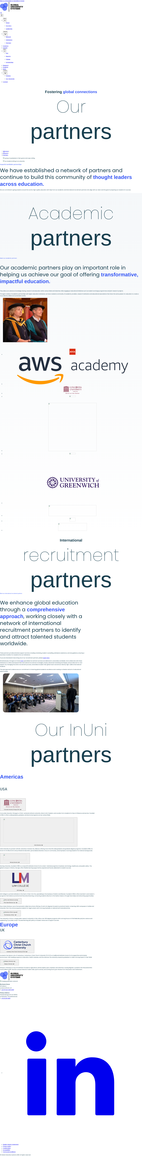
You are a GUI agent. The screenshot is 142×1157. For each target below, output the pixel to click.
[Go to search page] (1, 13)
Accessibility (6, 1150)
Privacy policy (7, 1146)
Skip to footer (20, 1)
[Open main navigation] (1, 15)
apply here (46, 658)
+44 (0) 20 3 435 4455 (7, 990)
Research (6, 65)
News (4, 69)
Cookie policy (7, 1148)
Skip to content (4, 1)
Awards (5, 48)
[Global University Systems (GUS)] (11, 975)
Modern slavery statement (11, 1144)
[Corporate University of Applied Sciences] (11, 7)
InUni (21, 661)
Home (6, 151)
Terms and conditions (9, 1152)
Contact (5, 82)
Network (5, 153)
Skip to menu (12, 1)
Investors (5, 46)
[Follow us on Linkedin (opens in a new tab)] (72, 1073)
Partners (5, 155)
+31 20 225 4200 (5, 998)
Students (5, 67)
